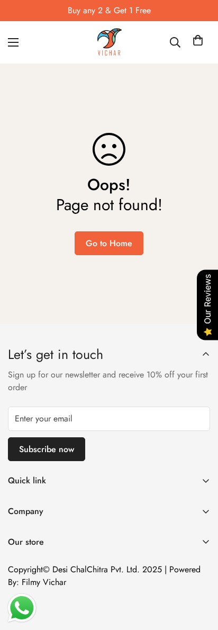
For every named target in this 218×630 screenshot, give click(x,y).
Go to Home (109, 243)
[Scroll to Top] (199, 573)
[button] (198, 42)
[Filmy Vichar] (109, 42)
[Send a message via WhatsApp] (22, 608)
